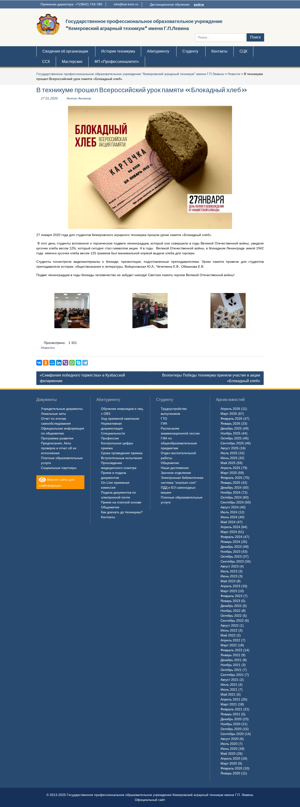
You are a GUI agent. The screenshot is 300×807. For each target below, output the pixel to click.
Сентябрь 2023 (232, 561)
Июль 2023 (229, 571)
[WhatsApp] (72, 362)
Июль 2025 (229, 453)
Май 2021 (228, 694)
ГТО (164, 418)
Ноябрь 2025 (230, 433)
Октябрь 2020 (231, 729)
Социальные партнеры (58, 468)
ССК (46, 62)
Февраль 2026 (231, 418)
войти (199, 4)
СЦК (243, 51)
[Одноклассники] (46, 362)
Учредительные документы (62, 409)
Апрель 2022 (230, 640)
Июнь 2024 (229, 517)
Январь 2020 (230, 773)
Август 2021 (230, 679)
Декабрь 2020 (231, 719)
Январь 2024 (230, 542)
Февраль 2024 (231, 537)
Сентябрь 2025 (232, 443)
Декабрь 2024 (231, 487)
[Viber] (65, 362)
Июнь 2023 (229, 576)
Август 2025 (230, 448)
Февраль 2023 (231, 596)
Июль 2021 (229, 684)
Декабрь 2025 (231, 428)
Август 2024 (230, 507)
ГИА (164, 423)
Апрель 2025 (230, 468)
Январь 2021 (230, 714)
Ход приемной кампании (120, 418)
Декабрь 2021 (231, 660)
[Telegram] (85, 362)
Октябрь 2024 (231, 497)
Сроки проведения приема (121, 453)
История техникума (118, 51)
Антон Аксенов (79, 98)
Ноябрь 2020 (230, 724)
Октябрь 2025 (231, 438)
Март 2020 (229, 763)
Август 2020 (230, 739)
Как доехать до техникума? (122, 512)
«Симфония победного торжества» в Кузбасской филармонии (82, 378)
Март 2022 (229, 645)
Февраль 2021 (231, 709)
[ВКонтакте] (39, 362)
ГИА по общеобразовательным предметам (179, 443)
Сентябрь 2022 (232, 620)
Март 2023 (229, 591)
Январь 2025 (230, 482)
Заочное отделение (176, 473)
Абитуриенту (158, 51)
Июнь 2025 (229, 458)
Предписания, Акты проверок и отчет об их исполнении (58, 448)
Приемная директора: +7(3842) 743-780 (71, 4)
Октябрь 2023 (231, 556)
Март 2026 (229, 413)
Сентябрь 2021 (232, 675)
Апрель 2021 (230, 699)
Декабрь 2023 (231, 546)
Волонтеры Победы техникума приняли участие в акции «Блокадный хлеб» (211, 378)
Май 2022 (228, 635)
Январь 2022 (230, 655)
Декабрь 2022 (231, 606)
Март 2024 (229, 532)
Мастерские (72, 62)
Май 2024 (228, 522)
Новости (234, 74)
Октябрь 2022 (231, 615)
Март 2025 (229, 473)
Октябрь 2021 (231, 670)
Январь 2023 (230, 601)
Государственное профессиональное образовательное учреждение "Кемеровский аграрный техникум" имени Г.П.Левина (130, 74)
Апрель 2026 (230, 409)
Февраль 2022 (231, 650)
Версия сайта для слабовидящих (57, 482)
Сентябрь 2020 (232, 734)
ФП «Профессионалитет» (116, 62)
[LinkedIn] (59, 362)
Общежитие (110, 507)
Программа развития (57, 438)
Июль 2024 (229, 512)
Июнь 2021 (229, 689)
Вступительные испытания (121, 458)
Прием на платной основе (121, 502)
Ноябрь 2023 (230, 551)
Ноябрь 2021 (230, 665)
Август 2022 (230, 625)
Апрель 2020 (230, 758)
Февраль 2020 (231, 768)
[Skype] (78, 362)
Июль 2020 (229, 744)
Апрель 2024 (230, 527)
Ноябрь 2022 (230, 611)
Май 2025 (228, 463)
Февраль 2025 (231, 478)
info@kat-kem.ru (126, 4)
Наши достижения (175, 468)
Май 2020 (228, 753)
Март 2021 (229, 704)
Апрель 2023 (230, 586)
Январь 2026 (230, 423)
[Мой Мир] (52, 362)
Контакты (219, 51)
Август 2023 (230, 566)
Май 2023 (228, 581)
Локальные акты (53, 413)
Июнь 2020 (229, 748)
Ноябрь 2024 (230, 492)
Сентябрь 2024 (232, 502)
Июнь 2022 (229, 630)
